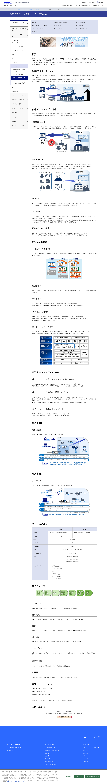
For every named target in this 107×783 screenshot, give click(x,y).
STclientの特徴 (80, 22)
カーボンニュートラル (17, 108)
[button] (69, 6)
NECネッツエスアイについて (90, 747)
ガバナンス (47, 758)
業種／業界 (14, 112)
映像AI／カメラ (15, 58)
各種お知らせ (86, 758)
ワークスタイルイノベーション (19, 29)
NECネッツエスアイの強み (39, 25)
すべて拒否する (79, 776)
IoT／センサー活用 (16, 62)
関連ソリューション (81, 28)
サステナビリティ (49, 747)
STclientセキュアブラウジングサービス (42, 694)
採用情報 (85, 750)
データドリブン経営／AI (18, 99)
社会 (46, 756)
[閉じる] (104, 776)
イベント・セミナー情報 (18, 126)
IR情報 (84, 761)
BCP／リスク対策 (16, 104)
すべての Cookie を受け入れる (92, 776)
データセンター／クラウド (18, 50)
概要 (33, 22)
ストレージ (14, 87)
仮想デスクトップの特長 (60, 22)
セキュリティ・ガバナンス (19, 95)
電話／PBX (14, 54)
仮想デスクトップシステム (19, 74)
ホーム (11, 9)
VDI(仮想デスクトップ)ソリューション (19, 70)
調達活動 (85, 753)
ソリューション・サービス (20, 9)
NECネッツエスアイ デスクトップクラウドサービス (19, 82)
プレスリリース (87, 756)
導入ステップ (57, 28)
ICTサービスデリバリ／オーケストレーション (19, 41)
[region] (53, 776)
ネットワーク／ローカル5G (18, 46)
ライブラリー (48, 761)
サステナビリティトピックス (51, 764)
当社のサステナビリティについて (52, 750)
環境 (46, 753)
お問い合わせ (35, 31)
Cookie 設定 (68, 776)
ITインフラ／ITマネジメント (33, 9)
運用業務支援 (15, 91)
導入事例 (14, 121)
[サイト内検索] (103, 5)
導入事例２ (79, 25)
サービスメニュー (36, 28)
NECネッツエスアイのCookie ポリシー (15, 781)
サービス (14, 117)
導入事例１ (57, 25)
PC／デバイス (44, 9)
